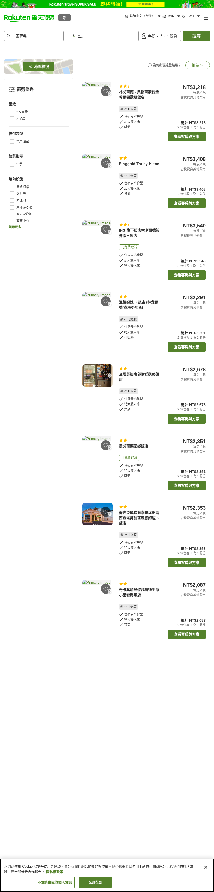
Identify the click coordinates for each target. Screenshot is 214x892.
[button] (29, 17)
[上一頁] (86, 93)
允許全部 (95, 882)
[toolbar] (101, 36)
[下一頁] (110, 93)
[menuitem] (143, 16)
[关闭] (205, 867)
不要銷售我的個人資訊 (55, 882)
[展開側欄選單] (205, 17)
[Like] (106, 91)
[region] (107, 875)
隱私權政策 (54, 872)
